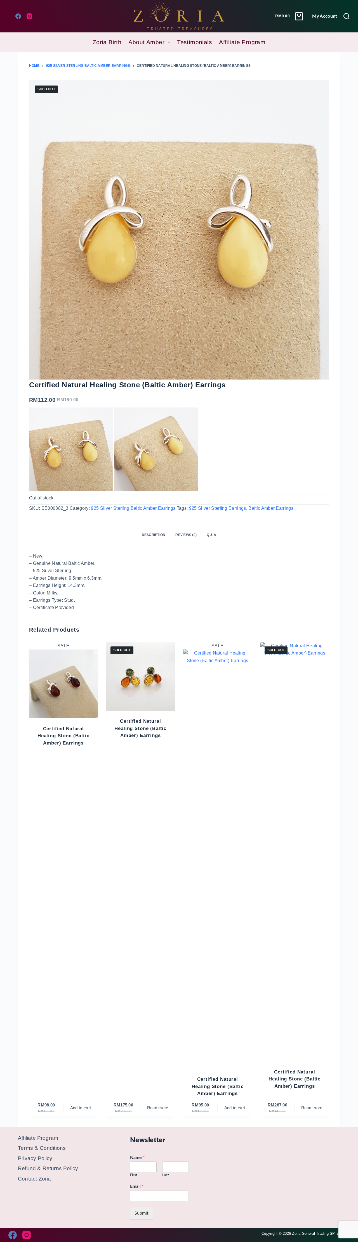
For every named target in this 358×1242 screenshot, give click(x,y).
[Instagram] (29, 16)
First (133, 1175)
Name (137, 1157)
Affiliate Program (242, 42)
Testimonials (194, 42)
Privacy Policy (35, 1158)
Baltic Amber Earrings (270, 508)
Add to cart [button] (80, 1107)
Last (165, 1175)
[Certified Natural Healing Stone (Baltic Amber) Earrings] (63, 684)
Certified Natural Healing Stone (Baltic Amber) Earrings (63, 736)
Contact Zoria (34, 1178)
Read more (157, 1107)
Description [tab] (154, 535)
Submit (142, 1213)
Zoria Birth (107, 42)
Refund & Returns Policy (48, 1168)
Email (137, 1186)
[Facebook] (18, 16)
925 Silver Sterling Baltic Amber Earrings (133, 508)
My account (324, 16)
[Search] (346, 16)
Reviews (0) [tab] (186, 535)
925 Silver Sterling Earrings (217, 508)
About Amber (146, 42)
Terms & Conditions (42, 1148)
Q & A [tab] (211, 535)
